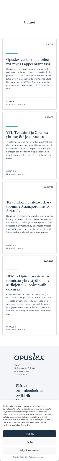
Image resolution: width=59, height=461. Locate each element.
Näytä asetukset (29, 450)
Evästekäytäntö (20, 457)
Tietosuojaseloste (36, 457)
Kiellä (29, 442)
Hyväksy (29, 433)
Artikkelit (23, 396)
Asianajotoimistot (29, 391)
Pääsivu (21, 385)
